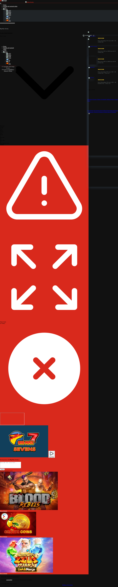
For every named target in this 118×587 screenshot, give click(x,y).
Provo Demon (3, 511)
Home (4, 5)
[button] (24, 441)
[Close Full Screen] (44, 412)
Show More (3, 36)
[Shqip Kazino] (29, 2)
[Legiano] (91, 77)
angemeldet (9, 580)
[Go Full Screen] (44, 320)
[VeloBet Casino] (93, 64)
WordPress (11, 69)
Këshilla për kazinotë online (10, 6)
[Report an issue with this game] (44, 232)
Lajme (4, 7)
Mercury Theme (8, 71)
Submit (2, 469)
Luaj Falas (51, 457)
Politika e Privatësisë (67, 585)
